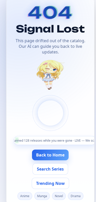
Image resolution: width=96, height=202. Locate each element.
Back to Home (50, 155)
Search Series (50, 169)
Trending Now (50, 183)
